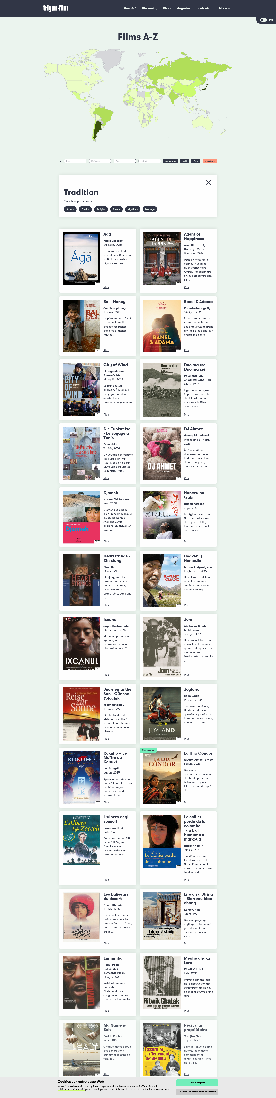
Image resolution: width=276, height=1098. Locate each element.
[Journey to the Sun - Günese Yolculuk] (81, 714)
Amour (116, 209)
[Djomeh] (81, 517)
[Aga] (81, 260)
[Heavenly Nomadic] (162, 580)
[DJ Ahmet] (162, 453)
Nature (70, 209)
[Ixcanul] (81, 647)
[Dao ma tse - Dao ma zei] (162, 390)
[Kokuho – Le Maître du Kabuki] (81, 778)
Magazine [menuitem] (183, 8)
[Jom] (162, 647)
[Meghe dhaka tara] (162, 984)
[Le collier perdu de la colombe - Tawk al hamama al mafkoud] (162, 848)
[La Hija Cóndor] (162, 778)
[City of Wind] (81, 390)
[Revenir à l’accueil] (67, 8)
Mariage (150, 209)
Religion (101, 209)
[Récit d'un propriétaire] (162, 1049)
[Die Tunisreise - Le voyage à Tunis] (81, 453)
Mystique (133, 209)
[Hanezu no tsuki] (162, 517)
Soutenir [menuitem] (203, 8)
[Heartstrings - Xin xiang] (81, 580)
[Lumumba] (81, 984)
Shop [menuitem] (167, 8)
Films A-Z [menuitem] (129, 8)
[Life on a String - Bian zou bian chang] (162, 919)
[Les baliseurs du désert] (81, 919)
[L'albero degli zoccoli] (81, 848)
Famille (85, 209)
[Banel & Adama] (162, 326)
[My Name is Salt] (81, 1049)
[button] (180, 96)
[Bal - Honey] (81, 326)
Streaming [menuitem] (149, 8)
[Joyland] (162, 714)
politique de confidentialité (71, 1089)
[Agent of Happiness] (162, 260)
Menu (225, 9)
